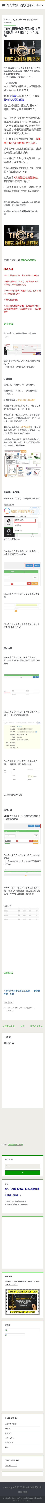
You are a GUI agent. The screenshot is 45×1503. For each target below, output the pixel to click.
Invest (10, 1011)
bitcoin (7, 1429)
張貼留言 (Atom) (15, 1144)
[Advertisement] (20, 1126)
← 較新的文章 (8, 1026)
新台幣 (15, 1008)
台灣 (8, 1008)
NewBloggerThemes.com (22, 1500)
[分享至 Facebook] (12, 1002)
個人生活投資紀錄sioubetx (24, 5)
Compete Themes (19, 1498)
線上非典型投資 (26, 1008)
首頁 (22, 1026)
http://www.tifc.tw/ (28, 260)
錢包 (6, 1447)
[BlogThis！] (7, 1002)
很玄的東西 (9, 1443)
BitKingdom (9, 1438)
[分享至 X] (9, 1002)
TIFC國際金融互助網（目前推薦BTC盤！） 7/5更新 (22, 32)
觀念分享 (8, 1433)
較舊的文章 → (36, 1026)
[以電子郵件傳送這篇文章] (5, 1002)
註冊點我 (8, 324)
